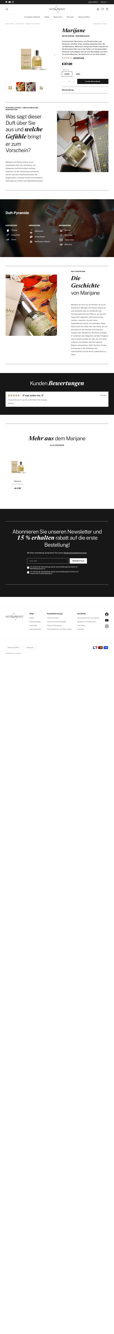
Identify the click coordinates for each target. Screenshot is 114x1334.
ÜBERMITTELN (78, 561)
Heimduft (33, 625)
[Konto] (97, 9)
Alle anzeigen (57, 445)
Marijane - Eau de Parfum (33, 24)
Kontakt (80, 629)
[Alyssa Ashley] (57, 9)
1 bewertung (78, 58)
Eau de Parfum (19, 24)
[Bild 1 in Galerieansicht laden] (31, 54)
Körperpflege (35, 622)
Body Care (58, 17)
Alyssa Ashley (10, 24)
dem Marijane (56, 438)
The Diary (81, 625)
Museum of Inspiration (86, 622)
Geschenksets (35, 629)
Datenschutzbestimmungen (75, 553)
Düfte (47, 17)
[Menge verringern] (64, 81)
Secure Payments (54, 625)
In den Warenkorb (92, 81)
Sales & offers (84, 17)
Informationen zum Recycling (59, 629)
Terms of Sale (53, 618)
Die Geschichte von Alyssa (88, 618)
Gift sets (70, 17)
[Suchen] (7, 9)
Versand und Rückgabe (56, 622)
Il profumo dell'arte (32, 17)
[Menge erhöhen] (74, 81)
